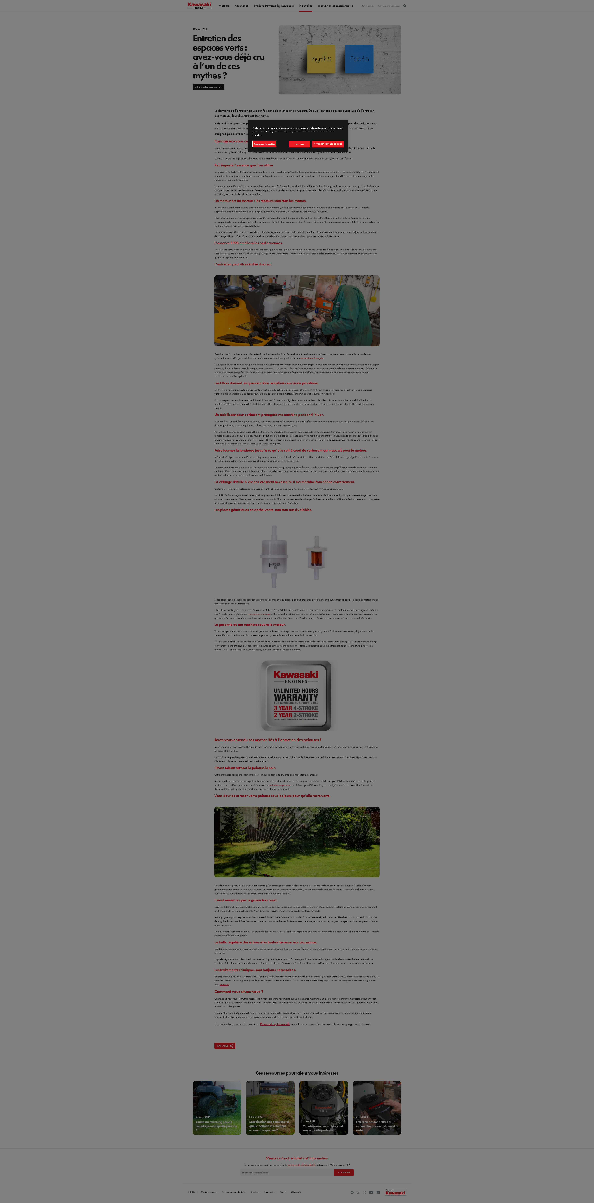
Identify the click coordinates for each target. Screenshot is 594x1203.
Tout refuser (300, 144)
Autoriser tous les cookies (328, 144)
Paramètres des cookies (264, 144)
